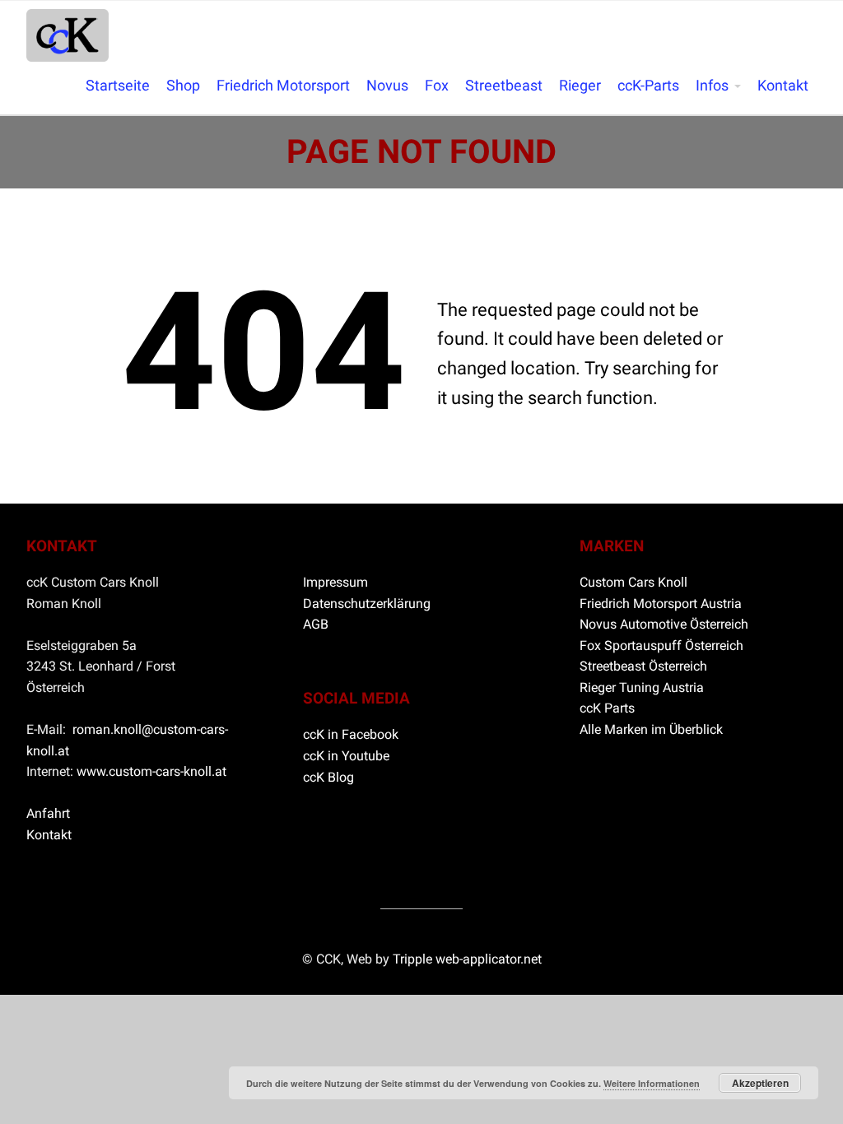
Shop (183, 85)
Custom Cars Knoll (633, 582)
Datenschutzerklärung (367, 603)
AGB (315, 624)
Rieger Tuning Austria (642, 687)
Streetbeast (504, 85)
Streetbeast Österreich (643, 666)
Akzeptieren (760, 1082)
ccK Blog (328, 777)
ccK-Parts (648, 85)
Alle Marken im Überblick (651, 729)
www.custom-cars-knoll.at (151, 771)
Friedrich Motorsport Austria (661, 603)
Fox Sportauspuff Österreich (661, 645)
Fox (437, 85)
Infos (712, 85)
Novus (387, 85)
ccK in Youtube (346, 756)
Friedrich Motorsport (283, 85)
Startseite (118, 85)
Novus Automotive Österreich (664, 624)
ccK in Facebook (350, 734)
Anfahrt (48, 813)
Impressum (335, 582)
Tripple (414, 959)
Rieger (580, 85)
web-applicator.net (488, 959)
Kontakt (782, 85)
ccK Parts (607, 708)
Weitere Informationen (651, 1083)
